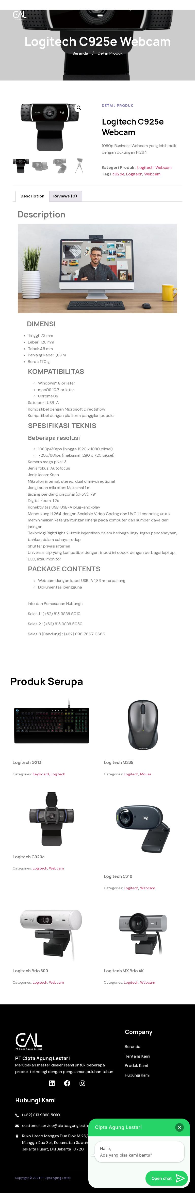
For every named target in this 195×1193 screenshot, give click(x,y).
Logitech (145, 167)
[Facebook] (67, 1083)
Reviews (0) (65, 196)
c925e (118, 174)
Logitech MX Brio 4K (124, 971)
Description (32, 196)
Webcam (163, 167)
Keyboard (41, 774)
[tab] (32, 196)
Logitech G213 (27, 762)
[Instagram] (82, 1083)
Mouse (145, 774)
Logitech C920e (29, 857)
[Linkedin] (52, 1083)
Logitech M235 (118, 762)
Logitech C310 (118, 876)
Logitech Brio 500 (30, 971)
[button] (100, 15)
